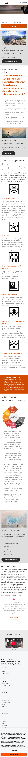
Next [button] (16, 624)
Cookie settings (14, 750)
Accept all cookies (14, 754)
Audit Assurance (4, 719)
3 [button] (15, 649)
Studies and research (5, 673)
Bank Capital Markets (5, 700)
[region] (14, 742)
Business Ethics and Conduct (7, 687)
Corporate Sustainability (6, 685)
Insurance (3, 704)
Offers (3, 723)
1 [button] (12, 649)
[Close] (26, 729)
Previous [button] (12, 624)
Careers (3, 677)
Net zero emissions (5, 692)
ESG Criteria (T (4, 725)
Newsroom (3, 671)
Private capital (4, 706)
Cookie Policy (22, 747)
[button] (21, 2)
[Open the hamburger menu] (2, 3)
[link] (14, 611)
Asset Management (5, 698)
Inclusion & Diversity (5, 683)
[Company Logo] (8, 2)
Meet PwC (3, 669)
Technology (4, 711)
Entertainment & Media (6, 702)
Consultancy (4, 721)
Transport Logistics (5, 713)
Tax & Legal (4, 727)
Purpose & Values (5, 690)
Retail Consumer (4, 708)
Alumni (3, 675)
